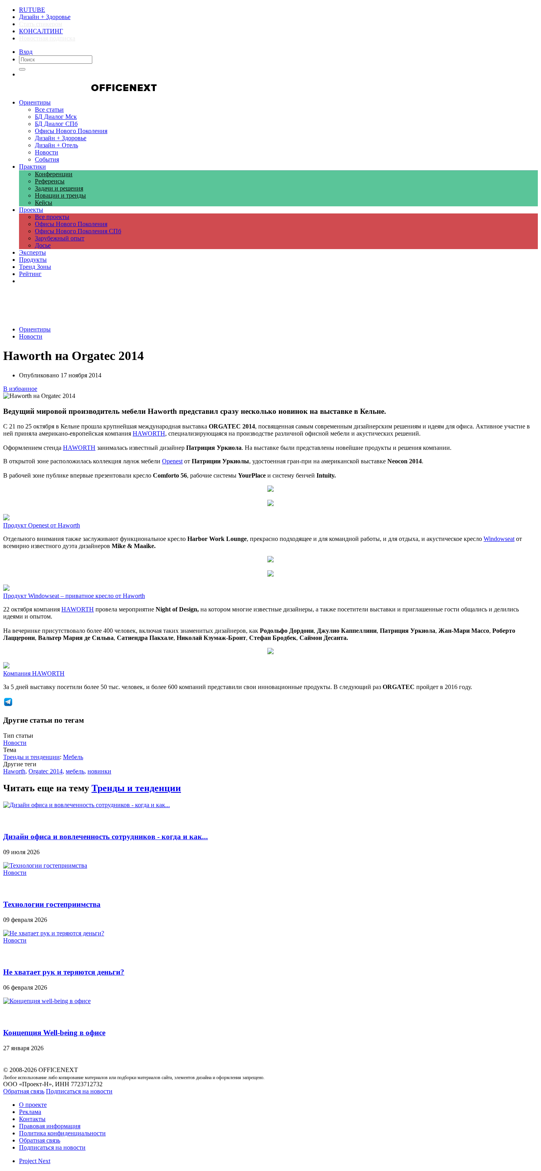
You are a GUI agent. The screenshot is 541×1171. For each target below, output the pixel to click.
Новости (30, 336)
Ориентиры (35, 329)
